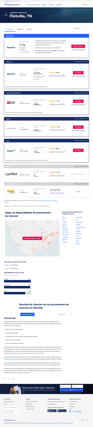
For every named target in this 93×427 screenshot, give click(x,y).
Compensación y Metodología (41, 423)
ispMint (8, 166)
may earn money (8, 1)
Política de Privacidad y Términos (54, 423)
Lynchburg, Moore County (80, 227)
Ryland (77, 241)
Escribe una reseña (27, 314)
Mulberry (64, 227)
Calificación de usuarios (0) (57, 193)
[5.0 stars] (58, 72)
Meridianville (79, 222)
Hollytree (78, 231)
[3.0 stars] (54, 72)
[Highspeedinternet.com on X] (72, 412)
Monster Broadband (12, 184)
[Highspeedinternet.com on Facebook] (70, 412)
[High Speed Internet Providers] (12, 4)
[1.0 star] (50, 72)
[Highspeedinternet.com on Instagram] (75, 412)
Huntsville (78, 238)
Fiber (6, 268)
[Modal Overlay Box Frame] (46, 389)
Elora (63, 217)
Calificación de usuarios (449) (57, 151)
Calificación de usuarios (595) (57, 104)
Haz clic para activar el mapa (32, 238)
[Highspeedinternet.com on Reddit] (77, 412)
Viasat (8, 140)
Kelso (63, 219)
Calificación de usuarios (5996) (57, 75)
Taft (77, 219)
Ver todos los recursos (30, 409)
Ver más (78, 191)
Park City (64, 224)
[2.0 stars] (52, 72)
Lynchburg (65, 236)
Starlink (8, 119)
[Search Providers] (18, 407)
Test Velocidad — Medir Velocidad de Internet (56, 401)
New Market (65, 232)
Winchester (79, 233)
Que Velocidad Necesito (52, 404)
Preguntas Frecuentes (30, 406)
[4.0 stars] (56, 72)
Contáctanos (71, 406)
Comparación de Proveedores (31, 401)
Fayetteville (65, 229)
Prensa (70, 409)
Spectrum (9, 62)
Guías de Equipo (29, 404)
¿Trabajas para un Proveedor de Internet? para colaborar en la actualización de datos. (27, 205)
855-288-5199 (81, 130)
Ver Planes (77, 72)
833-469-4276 (81, 104)
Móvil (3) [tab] (29, 29)
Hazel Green (65, 234)
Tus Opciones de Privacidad (67, 423)
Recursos (51, 4)
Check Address (76, 46)
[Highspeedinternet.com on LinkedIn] (80, 412)
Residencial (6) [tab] (10, 29)
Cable (6, 265)
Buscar (85, 4)
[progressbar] (17, 281)
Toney (77, 236)
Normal (78, 243)
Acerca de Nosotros (73, 401)
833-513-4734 (81, 49)
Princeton (64, 241)
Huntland (64, 222)
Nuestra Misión (72, 404)
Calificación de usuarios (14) (57, 175)
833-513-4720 (81, 76)
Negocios (59, 4)
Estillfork (78, 224)
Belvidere (64, 239)
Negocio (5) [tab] (20, 29)
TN (8, 379)
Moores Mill (79, 217)
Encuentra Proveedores (33, 4)
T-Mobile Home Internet (13, 93)
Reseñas (44, 4)
